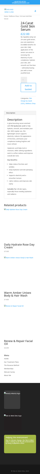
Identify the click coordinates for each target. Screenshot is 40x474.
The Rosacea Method (11, 365)
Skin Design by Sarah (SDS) (26, 100)
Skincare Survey (9, 372)
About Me (7, 375)
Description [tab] (10, 113)
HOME (6, 359)
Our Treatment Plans (11, 362)
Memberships (8, 369)
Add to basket (28, 87)
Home (6, 16)
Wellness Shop (14, 16)
